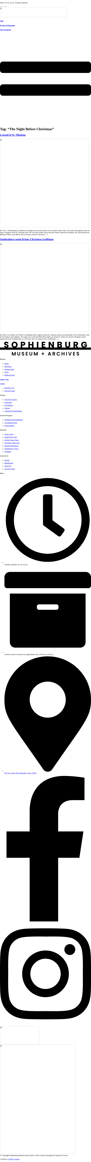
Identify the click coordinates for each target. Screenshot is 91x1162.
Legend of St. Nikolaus (13, 134)
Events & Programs (7, 25)
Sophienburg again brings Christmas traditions (26, 239)
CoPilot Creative (14, 1159)
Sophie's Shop (4, 379)
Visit (1, 21)
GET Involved (5, 30)
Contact (2, 384)
